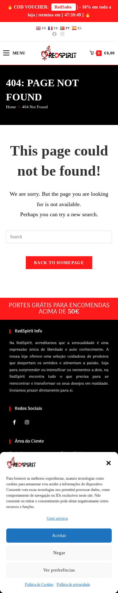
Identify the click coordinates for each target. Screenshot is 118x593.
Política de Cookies (39, 584)
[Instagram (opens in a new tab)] (62, 34)
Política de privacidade (73, 584)
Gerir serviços (57, 518)
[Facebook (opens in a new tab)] (55, 34)
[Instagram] (26, 422)
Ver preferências (59, 570)
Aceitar (59, 535)
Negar (59, 552)
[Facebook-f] (14, 422)
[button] (108, 463)
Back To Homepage (59, 262)
